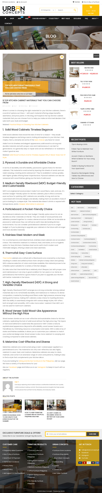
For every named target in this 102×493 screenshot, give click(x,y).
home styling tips (75, 256)
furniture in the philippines (78, 235)
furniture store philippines (78, 246)
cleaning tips (88, 218)
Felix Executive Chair (87, 95)
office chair (74, 267)
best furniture (74, 214)
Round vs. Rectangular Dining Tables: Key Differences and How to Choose (83, 175)
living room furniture (86, 263)
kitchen (73, 260)
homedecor (81, 249)
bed (72, 207)
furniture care (86, 228)
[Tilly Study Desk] (74, 86)
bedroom (73, 211)
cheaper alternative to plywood (31, 204)
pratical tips (86, 270)
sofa (95, 270)
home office (85, 253)
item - (91, 11)
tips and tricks (92, 277)
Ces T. (15, 106)
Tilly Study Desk (86, 82)
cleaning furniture (76, 218)
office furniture (75, 270)
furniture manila (75, 239)
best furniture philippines (89, 214)
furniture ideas (75, 232)
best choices (40, 140)
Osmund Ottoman (87, 123)
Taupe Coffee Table (87, 109)
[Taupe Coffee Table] (74, 113)
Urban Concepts (47, 491)
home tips (87, 256)
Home (26, 40)
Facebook (13, 367)
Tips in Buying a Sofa (79, 144)
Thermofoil (7, 258)
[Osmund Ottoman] (74, 127)
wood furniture (75, 281)
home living (74, 253)
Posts (32, 40)
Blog (37, 40)
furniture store (75, 242)
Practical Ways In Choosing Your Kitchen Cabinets (28, 124)
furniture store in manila (89, 242)
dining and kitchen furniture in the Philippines (36, 361)
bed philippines (92, 207)
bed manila (81, 207)
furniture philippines (89, 239)
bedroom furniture (85, 211)
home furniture (93, 249)
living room (74, 263)
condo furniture (75, 221)
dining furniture (88, 221)
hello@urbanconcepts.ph (90, 450)
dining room (74, 225)
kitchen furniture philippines (86, 260)
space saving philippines (77, 277)
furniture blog (74, 228)
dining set (84, 225)
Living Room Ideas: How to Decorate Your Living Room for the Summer (12, 418)
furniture (94, 225)
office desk (84, 267)
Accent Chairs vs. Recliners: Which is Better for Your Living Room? (55, 416)
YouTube (85, 458)
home (72, 249)
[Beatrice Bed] (74, 72)
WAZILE (63, 491)
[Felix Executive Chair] (74, 100)
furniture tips (92, 246)
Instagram (42, 367)
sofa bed (73, 274)
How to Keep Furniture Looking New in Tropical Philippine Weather (34, 414)
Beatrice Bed (89, 68)
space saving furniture (86, 274)
